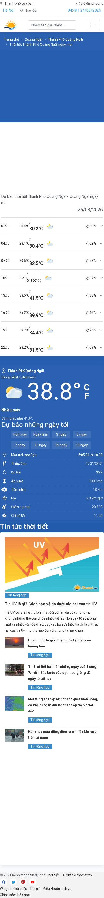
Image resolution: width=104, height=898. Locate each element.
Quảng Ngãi (33, 39)
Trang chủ (11, 39)
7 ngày (20, 445)
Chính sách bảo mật (15, 895)
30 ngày (82, 445)
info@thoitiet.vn (79, 875)
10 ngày (41, 445)
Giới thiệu (20, 889)
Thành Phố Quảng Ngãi (65, 39)
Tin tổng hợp (16, 595)
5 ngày (82, 434)
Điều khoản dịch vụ (57, 889)
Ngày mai (40, 434)
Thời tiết (52, 875)
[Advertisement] (52, 86)
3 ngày (61, 434)
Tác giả (35, 889)
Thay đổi (30, 10)
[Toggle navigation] (93, 25)
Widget (5, 889)
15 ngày (61, 445)
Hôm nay (20, 434)
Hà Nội (8, 10)
